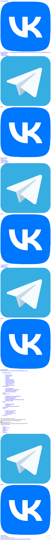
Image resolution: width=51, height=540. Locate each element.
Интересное (5, 407)
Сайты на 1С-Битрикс (10, 385)
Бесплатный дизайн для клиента (12, 406)
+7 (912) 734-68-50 (5, 55)
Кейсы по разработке (9, 403)
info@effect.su (4, 54)
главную (16, 419)
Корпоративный (8, 374)
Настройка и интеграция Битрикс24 (13, 396)
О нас (4, 408)
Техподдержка (8, 414)
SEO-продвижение (9, 388)
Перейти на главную (6, 422)
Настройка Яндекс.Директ (11, 390)
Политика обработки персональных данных (14, 399)
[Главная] (14, 52)
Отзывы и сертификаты (10, 412)
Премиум (7, 378)
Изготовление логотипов (10, 397)
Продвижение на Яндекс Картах (12, 389)
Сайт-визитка (8, 376)
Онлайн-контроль (9, 411)
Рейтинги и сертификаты (10, 410)
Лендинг (7, 377)
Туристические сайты (10, 382)
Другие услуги (6, 393)
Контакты (5, 415)
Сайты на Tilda (8, 383)
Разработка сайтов (7, 372)
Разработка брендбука (10, 398)
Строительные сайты (9, 380)
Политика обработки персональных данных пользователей (13, 538)
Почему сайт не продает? (10, 391)
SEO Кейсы (7, 405)
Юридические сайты (9, 381)
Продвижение (6, 386)
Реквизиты (28, 538)
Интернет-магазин (9, 379)
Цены (4, 392)
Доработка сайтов (9, 400)
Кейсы (4, 401)
